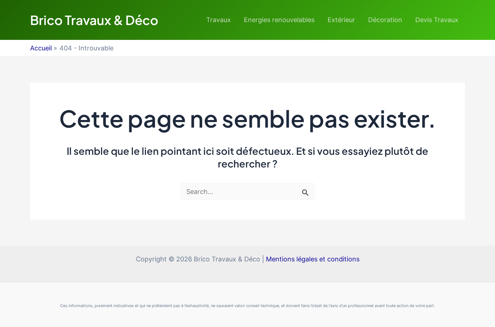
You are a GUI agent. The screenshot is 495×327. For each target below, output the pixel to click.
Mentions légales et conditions (312, 259)
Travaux (218, 20)
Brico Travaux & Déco (94, 20)
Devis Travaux (436, 20)
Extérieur (341, 20)
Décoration (385, 20)
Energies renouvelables (279, 20)
